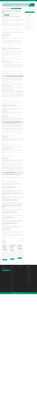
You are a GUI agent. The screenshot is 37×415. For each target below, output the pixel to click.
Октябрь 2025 (12, 275)
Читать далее (5, 259)
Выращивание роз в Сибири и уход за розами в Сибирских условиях (13, 247)
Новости (4, 5)
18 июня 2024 (4, 13)
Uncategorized (28, 268)
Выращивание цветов (8, 8)
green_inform (8, 13)
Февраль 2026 (12, 273)
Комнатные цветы (28, 274)
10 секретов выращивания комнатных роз (19, 246)
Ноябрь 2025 (12, 274)
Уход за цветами (28, 275)
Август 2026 (12, 268)
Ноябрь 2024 (12, 282)
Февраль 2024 (12, 290)
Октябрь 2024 (12, 283)
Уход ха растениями (29, 285)
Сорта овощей (28, 283)
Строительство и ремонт (9, 5)
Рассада (28, 282)
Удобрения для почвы (29, 272)
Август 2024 (12, 285)
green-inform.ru (5, 2)
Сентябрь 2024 (12, 284)
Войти (19, 268)
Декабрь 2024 (12, 281)
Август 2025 (12, 276)
